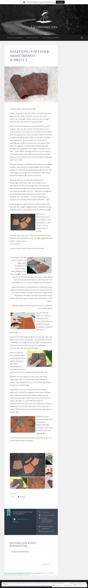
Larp (51, 520)
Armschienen (45, 520)
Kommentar (46, 564)
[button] (27, 465)
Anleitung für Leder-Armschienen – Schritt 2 (30, 55)
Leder (43, 522)
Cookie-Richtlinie (45, 585)
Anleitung (44, 518)
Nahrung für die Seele (47, 531)
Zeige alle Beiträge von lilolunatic (21, 520)
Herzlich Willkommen (14, 37)
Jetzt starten (60, 2)
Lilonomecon (44, 27)
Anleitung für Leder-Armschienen (47, 527)
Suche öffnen (82, 38)
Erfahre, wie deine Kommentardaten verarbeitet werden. (29, 574)
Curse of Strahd (32, 37)
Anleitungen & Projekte (51, 37)
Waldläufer (48, 522)
